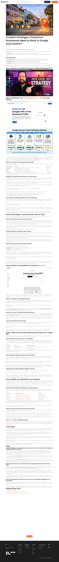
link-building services (9, 422)
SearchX (10, 420)
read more (9, 507)
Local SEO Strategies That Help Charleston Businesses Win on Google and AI (18, 493)
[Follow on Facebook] (6, 552)
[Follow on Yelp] (14, 552)
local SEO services (44, 440)
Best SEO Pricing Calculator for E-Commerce (15, 525)
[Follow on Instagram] (8, 552)
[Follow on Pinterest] (9, 554)
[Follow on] (9, 552)
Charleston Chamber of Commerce (20, 399)
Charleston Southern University (26, 395)
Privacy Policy (41, 557)
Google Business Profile (24, 54)
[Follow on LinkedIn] (13, 552)
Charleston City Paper (25, 394)
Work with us (47, 1)
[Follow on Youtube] (11, 552)
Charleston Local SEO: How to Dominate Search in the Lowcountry (16, 492)
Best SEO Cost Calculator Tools (13, 514)
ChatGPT (26, 49)
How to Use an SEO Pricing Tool (12, 504)
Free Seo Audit (54, 1)
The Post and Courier (18, 394)
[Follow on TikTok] (8, 554)
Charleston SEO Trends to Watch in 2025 (13, 490)
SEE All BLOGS (29, 536)
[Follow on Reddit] (6, 554)
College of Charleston (18, 395)
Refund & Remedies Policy (48, 557)
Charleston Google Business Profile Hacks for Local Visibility (15, 491)
